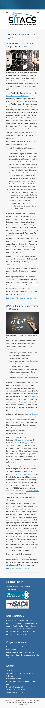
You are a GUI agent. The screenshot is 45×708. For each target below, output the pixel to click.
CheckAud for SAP (23, 440)
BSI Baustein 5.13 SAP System (21, 474)
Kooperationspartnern (14, 652)
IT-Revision (11, 298)
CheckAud (10, 93)
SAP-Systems (33, 414)
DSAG (32, 396)
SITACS (18, 700)
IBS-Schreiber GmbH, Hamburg (17, 96)
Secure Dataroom (17, 620)
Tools (25, 704)
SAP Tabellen (18, 420)
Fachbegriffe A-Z (32, 702)
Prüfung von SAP (31, 298)
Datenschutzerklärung (14, 702)
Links (24, 702)
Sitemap (20, 704)
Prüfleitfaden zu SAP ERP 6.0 (20, 385)
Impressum (36, 700)
